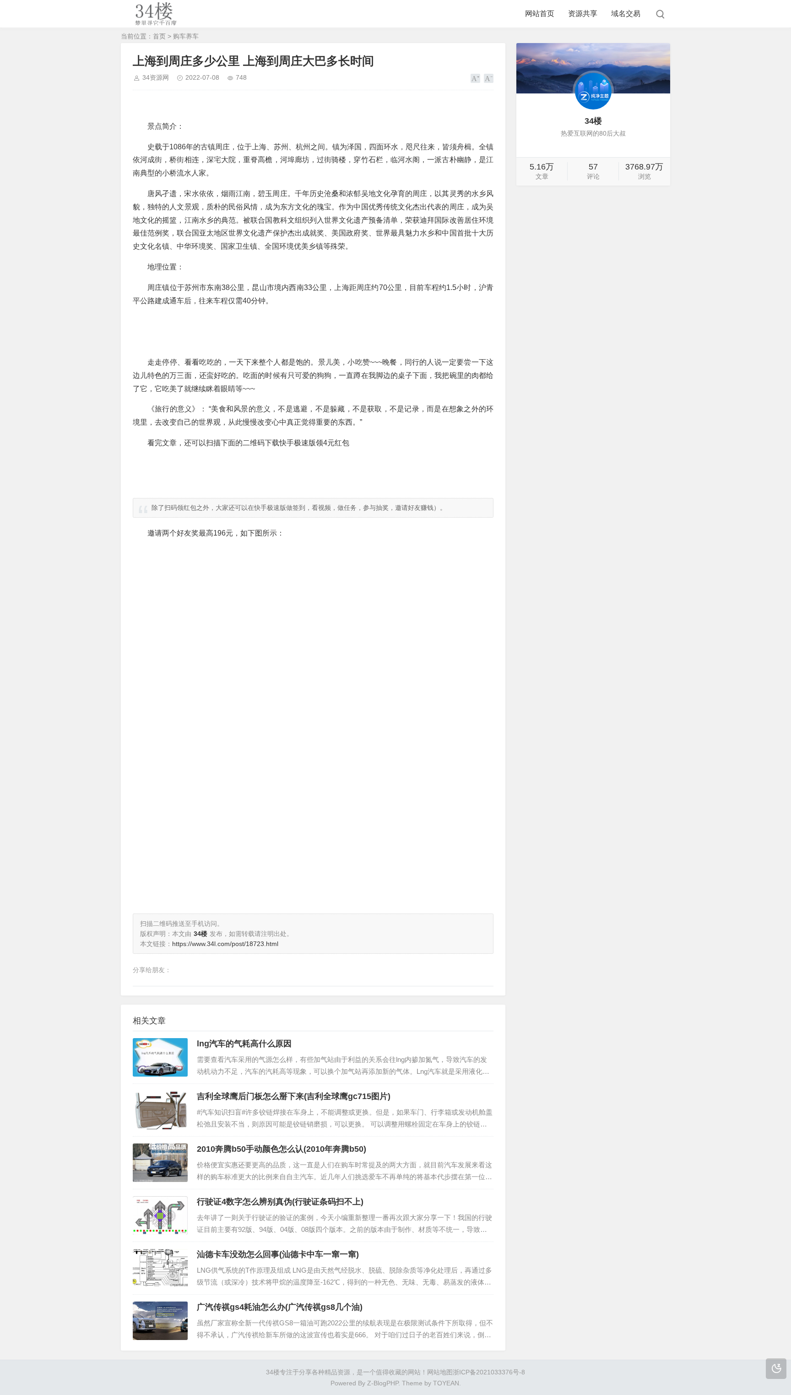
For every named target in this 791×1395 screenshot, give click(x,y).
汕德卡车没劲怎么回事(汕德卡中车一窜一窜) (278, 1254)
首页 (159, 36)
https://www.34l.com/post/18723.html (225, 943)
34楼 (273, 1372)
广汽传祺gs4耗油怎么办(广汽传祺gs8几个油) (280, 1307)
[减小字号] (488, 78)
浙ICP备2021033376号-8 (489, 1372)
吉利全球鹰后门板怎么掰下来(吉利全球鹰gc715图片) (293, 1096)
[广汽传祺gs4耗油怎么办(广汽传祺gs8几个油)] (160, 1321)
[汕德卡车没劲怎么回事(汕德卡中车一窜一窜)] (160, 1268)
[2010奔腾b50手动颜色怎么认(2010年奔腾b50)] (160, 1162)
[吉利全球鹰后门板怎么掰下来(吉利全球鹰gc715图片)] (160, 1110)
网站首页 (539, 13)
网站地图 (440, 1372)
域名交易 (625, 13)
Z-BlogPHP (382, 1383)
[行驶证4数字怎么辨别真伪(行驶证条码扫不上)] (160, 1215)
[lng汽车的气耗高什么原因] (160, 1057)
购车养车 (186, 36)
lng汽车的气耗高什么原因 (244, 1043)
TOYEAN (446, 1383)
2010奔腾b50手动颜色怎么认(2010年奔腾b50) (281, 1149)
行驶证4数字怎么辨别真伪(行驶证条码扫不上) (280, 1201)
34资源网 (155, 77)
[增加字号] (475, 78)
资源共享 (582, 13)
